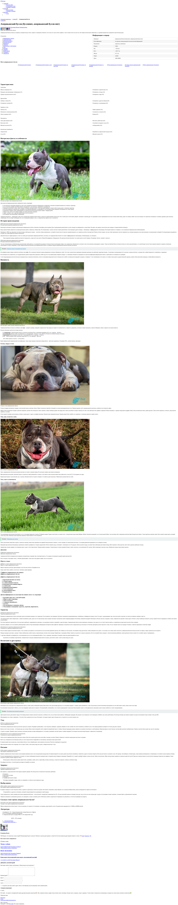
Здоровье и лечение (10, 7)
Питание (5, 48)
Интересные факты (7, 41)
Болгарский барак (8, 820)
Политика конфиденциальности (8, 900)
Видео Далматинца (6, 850)
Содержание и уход (10, 6)
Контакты (5, 12)
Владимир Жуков (15, 27)
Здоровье (5, 49)
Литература (6, 53)
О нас (7, 13)
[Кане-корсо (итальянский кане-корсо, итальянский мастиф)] (9, 854)
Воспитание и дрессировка (9, 46)
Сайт (2, 883)
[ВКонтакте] (1, 29)
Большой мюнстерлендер (10, 822)
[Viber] (9, 29)
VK (90, 835)
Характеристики (7, 39)
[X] (7, 29)
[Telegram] (5, 29)
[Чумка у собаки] (4, 841)
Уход (4, 47)
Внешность (6, 43)
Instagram (87, 835)
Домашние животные (6, 19)
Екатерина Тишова (15, 846)
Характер (5, 44)
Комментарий (4, 875)
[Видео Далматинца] (9, 848)
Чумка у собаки (5, 844)
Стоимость (5, 52)
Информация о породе (8, 38)
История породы (7, 42)
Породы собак (9, 4)
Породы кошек (9, 9)
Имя (2, 877)
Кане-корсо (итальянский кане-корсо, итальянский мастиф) (19, 857)
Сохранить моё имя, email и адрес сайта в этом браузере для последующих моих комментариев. (24, 885)
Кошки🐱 (5, 8)
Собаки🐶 (5, 3)
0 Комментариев (23, 27)
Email (83, 835)
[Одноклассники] (3, 29)
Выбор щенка (6, 51)
